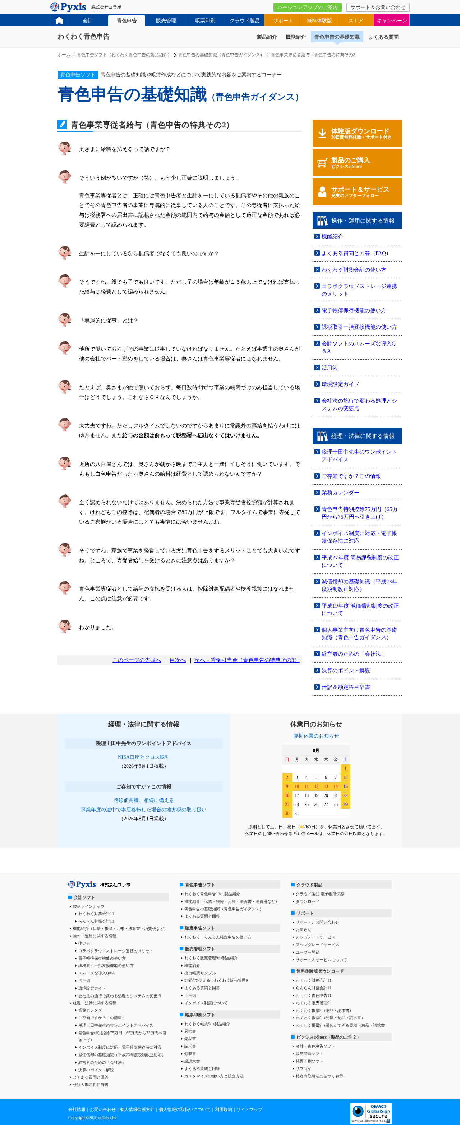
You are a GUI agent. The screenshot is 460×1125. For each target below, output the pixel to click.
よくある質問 (383, 37)
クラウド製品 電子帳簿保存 (320, 894)
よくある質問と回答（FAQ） (356, 253)
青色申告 (127, 20)
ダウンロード (307, 901)
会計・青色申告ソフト (315, 1046)
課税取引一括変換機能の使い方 (359, 327)
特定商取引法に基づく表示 (319, 1076)
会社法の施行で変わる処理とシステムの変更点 (119, 996)
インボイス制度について (206, 1003)
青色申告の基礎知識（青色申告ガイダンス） (221, 54)
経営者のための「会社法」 (354, 654)
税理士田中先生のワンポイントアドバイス (115, 1025)
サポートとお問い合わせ (317, 922)
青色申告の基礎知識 (337, 37)
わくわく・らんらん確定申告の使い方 (218, 937)
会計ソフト (84, 897)
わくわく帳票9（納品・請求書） (324, 1010)
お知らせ (304, 929)
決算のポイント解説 (346, 670)
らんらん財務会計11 (96, 921)
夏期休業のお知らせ (316, 736)
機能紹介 (296, 37)
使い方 (84, 943)
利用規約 (223, 1109)
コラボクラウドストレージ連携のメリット (115, 951)
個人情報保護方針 (137, 1109)
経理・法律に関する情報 (94, 1003)
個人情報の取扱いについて (185, 1109)
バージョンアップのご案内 (307, 7)
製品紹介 (267, 37)
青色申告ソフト (200, 884)
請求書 (190, 1046)
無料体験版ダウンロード (320, 971)
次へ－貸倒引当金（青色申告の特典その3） (247, 660)
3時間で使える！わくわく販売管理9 (216, 980)
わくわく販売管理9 (313, 1003)
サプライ (304, 1068)
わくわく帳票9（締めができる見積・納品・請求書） (342, 1025)
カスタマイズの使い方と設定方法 (214, 1076)
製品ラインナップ (89, 906)
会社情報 (77, 1109)
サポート (283, 20)
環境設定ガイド (340, 384)
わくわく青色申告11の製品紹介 (212, 894)
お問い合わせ (103, 1109)
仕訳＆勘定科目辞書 (346, 687)
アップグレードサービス (317, 944)
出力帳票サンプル (200, 973)
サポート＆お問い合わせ (378, 7)
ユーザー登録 (307, 952)
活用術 (330, 368)
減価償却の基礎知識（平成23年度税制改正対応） (122, 1055)
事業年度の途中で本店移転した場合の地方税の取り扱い (144, 809)
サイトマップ (249, 1109)
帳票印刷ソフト (200, 1014)
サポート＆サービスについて (321, 960)
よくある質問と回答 (91, 1077)
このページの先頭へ (136, 660)
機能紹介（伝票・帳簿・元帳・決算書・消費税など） (120, 928)
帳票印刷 (205, 20)
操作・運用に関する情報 (94, 936)
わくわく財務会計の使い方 (354, 270)
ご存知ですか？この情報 (351, 476)
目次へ (178, 660)
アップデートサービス (315, 937)
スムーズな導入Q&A (96, 973)
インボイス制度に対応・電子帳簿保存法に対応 (119, 1047)
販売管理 (166, 20)
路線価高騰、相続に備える (144, 800)
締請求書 (192, 1061)
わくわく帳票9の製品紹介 (207, 1024)
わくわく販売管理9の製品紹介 (211, 958)
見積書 (190, 1031)
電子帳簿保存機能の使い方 (354, 310)
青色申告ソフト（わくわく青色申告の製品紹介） (124, 54)
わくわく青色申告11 (314, 995)
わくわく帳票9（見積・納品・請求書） (330, 1018)
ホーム (64, 54)
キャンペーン (392, 20)
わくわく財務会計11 (96, 913)
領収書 (190, 1054)
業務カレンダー (340, 493)
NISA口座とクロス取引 (144, 757)
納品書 (190, 1038)
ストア (355, 20)
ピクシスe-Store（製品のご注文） (328, 1037)
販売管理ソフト (200, 948)
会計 (88, 20)
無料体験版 (319, 20)
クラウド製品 (245, 20)
